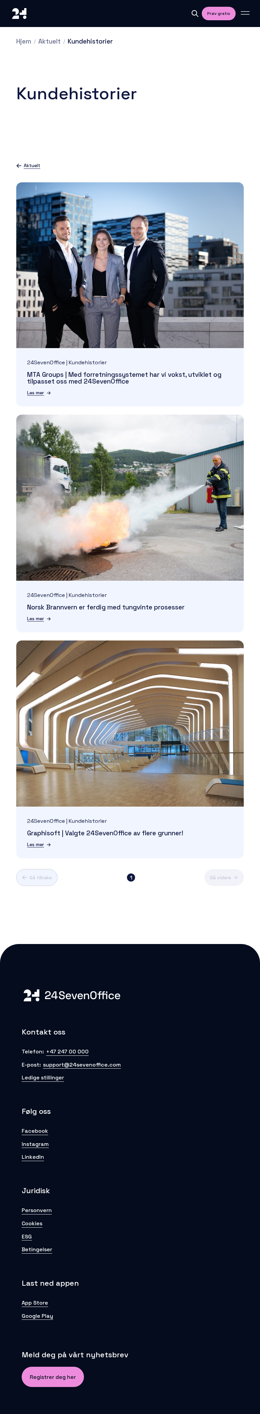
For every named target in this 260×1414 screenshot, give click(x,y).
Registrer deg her (53, 1377)
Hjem (23, 41)
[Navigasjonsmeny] (245, 13)
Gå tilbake (40, 877)
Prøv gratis (218, 13)
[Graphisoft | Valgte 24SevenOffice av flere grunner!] (130, 723)
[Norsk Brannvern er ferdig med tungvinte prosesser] (130, 498)
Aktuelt (49, 41)
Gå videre (220, 877)
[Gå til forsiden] (19, 13)
